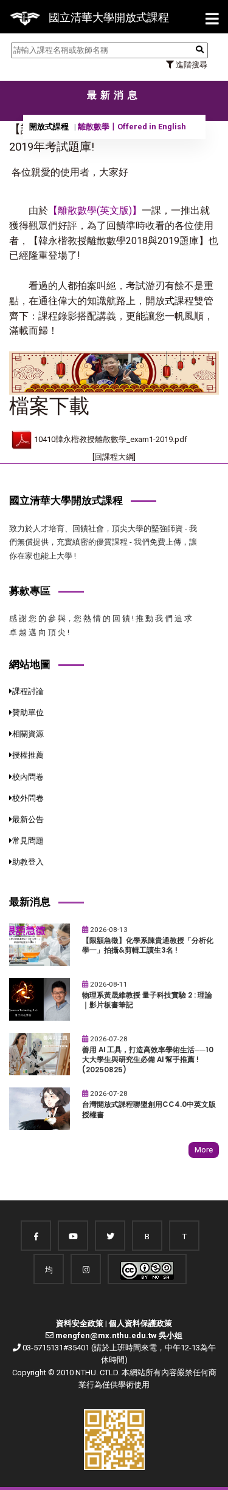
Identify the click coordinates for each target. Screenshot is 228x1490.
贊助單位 (28, 712)
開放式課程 (49, 126)
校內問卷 (28, 776)
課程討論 (28, 691)
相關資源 (28, 733)
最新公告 (28, 819)
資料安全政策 (79, 1323)
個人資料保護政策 (140, 1323)
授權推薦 (28, 755)
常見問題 (28, 840)
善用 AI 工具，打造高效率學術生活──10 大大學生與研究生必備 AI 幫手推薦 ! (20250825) (147, 1060)
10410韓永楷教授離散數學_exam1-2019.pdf (110, 439)
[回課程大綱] (114, 456)
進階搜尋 (190, 64)
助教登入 (28, 861)
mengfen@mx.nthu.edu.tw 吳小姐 (118, 1335)
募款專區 (29, 590)
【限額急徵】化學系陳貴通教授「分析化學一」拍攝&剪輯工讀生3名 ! (147, 946)
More (204, 1149)
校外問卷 (28, 798)
